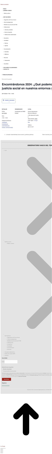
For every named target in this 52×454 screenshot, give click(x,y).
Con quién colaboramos (10, 352)
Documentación (10, 347)
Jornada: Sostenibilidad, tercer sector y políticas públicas (19, 134)
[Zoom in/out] (4, 448)
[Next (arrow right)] (2, 451)
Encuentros (9, 344)
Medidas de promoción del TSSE (14, 340)
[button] (11, 6)
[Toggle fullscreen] (3, 448)
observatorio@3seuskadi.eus (39, 389)
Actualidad (9, 346)
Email (3, 361)
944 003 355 (48, 389)
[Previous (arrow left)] (1, 451)
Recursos (9, 349)
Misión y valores (10, 243)
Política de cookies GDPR (10, 353)
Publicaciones (10, 342)
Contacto (7, 355)
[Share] (2, 448)
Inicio (6, 150)
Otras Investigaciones (12, 339)
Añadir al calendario (9, 100)
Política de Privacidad (22, 376)
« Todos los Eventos (7, 74)
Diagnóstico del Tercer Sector (13, 337)
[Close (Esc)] (1, 448)
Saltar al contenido (5, 4)
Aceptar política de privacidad (9, 371)
